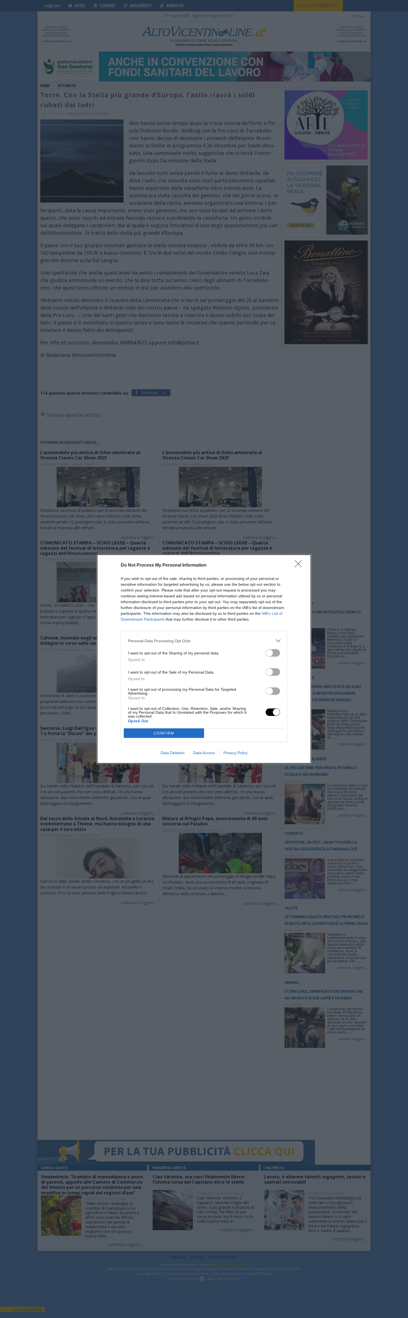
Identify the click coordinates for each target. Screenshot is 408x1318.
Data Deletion (173, 753)
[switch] (273, 653)
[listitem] (204, 641)
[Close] (300, 565)
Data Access (204, 753)
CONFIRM (164, 733)
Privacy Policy (235, 753)
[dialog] (204, 659)
